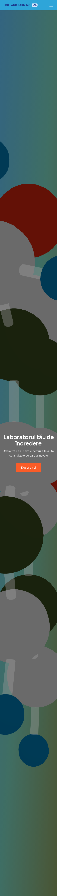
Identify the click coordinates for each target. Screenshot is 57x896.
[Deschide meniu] (51, 5)
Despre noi (28, 467)
